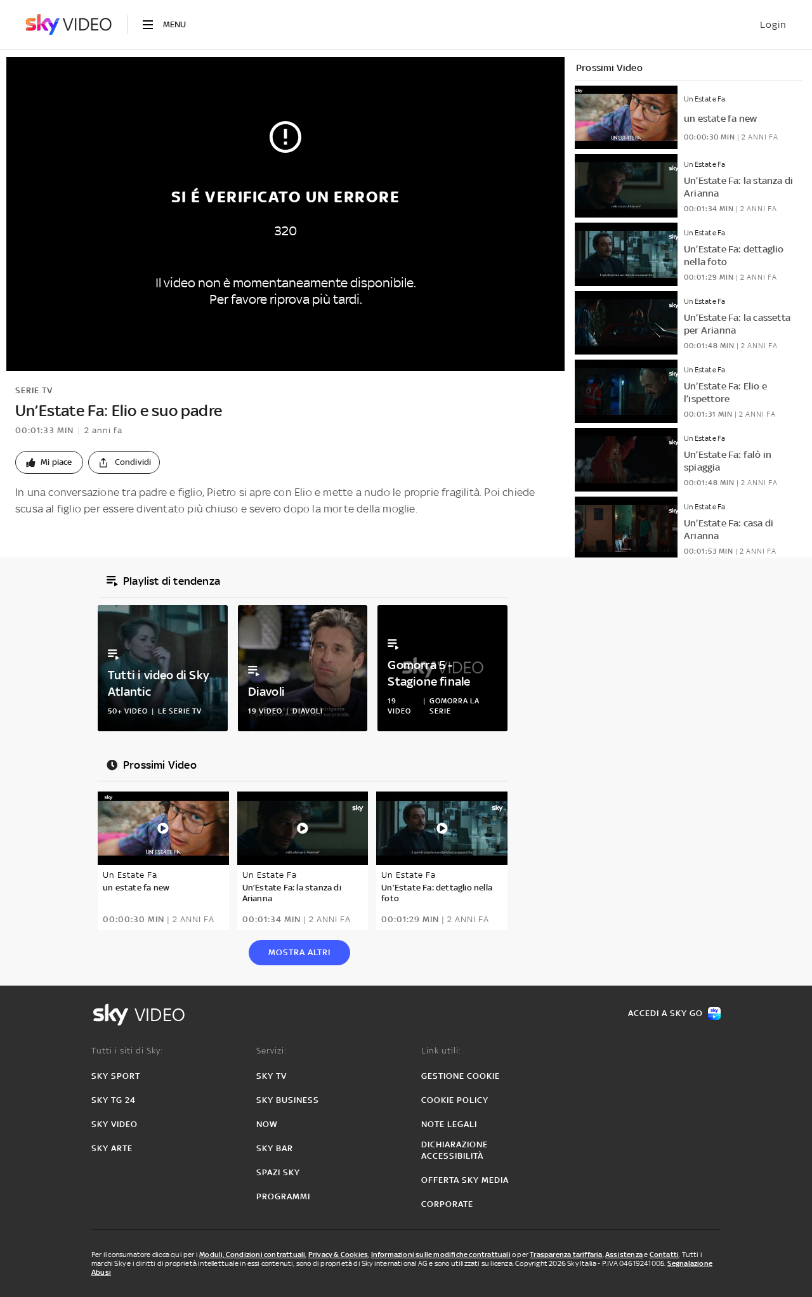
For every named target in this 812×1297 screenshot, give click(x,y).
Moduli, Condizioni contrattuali (252, 1254)
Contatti (664, 1254)
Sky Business (287, 1100)
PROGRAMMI (283, 1196)
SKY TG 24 (113, 1100)
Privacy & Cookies (338, 1254)
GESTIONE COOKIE (460, 1076)
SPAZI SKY (278, 1172)
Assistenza (624, 1254)
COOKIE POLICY (454, 1100)
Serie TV (34, 390)
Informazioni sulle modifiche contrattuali (441, 1254)
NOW (267, 1124)
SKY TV (271, 1076)
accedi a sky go (665, 1013)
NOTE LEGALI (449, 1124)
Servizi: (271, 1050)
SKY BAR (274, 1148)
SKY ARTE (112, 1148)
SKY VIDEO (114, 1124)
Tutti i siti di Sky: (127, 1050)
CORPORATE (447, 1204)
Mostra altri (299, 952)
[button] (49, 462)
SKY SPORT (115, 1076)
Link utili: (441, 1050)
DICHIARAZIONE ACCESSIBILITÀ (454, 1150)
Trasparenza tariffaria (566, 1254)
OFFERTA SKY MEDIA (465, 1180)
